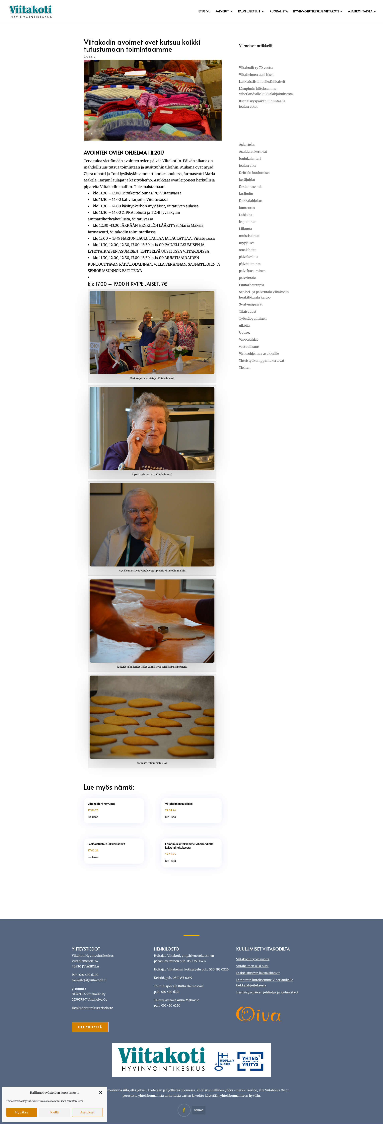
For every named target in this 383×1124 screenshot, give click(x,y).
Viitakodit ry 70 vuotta (101, 803)
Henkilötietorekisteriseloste (92, 1008)
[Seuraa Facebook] (184, 1110)
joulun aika (247, 165)
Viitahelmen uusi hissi (179, 803)
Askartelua (247, 145)
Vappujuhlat (248, 339)
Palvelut (222, 11)
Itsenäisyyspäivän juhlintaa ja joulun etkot (267, 992)
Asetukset (87, 1112)
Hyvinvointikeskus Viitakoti (316, 11)
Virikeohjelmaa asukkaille (259, 354)
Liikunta (245, 229)
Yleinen (245, 367)
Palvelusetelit (249, 11)
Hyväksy (21, 1112)
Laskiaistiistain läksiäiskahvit (106, 844)
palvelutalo (247, 278)
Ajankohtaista (360, 11)
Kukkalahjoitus (251, 201)
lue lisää (93, 817)
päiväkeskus (248, 257)
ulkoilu (244, 325)
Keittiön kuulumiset (254, 173)
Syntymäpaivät (251, 304)
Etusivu (204, 11)
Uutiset (244, 332)
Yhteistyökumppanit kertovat (261, 361)
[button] (101, 1092)
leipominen (248, 222)
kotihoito (246, 194)
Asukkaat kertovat (253, 152)
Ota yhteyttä (90, 1027)
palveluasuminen (252, 271)
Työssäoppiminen (253, 318)
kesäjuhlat (247, 180)
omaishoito (247, 250)
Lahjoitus (246, 215)
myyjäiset (246, 243)
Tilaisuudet (247, 311)
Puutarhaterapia (251, 285)
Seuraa (198, 1110)
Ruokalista (279, 11)
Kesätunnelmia (251, 187)
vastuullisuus (249, 347)
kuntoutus (247, 208)
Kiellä (54, 1112)
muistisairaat (249, 236)
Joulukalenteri (250, 159)
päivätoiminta (250, 264)
